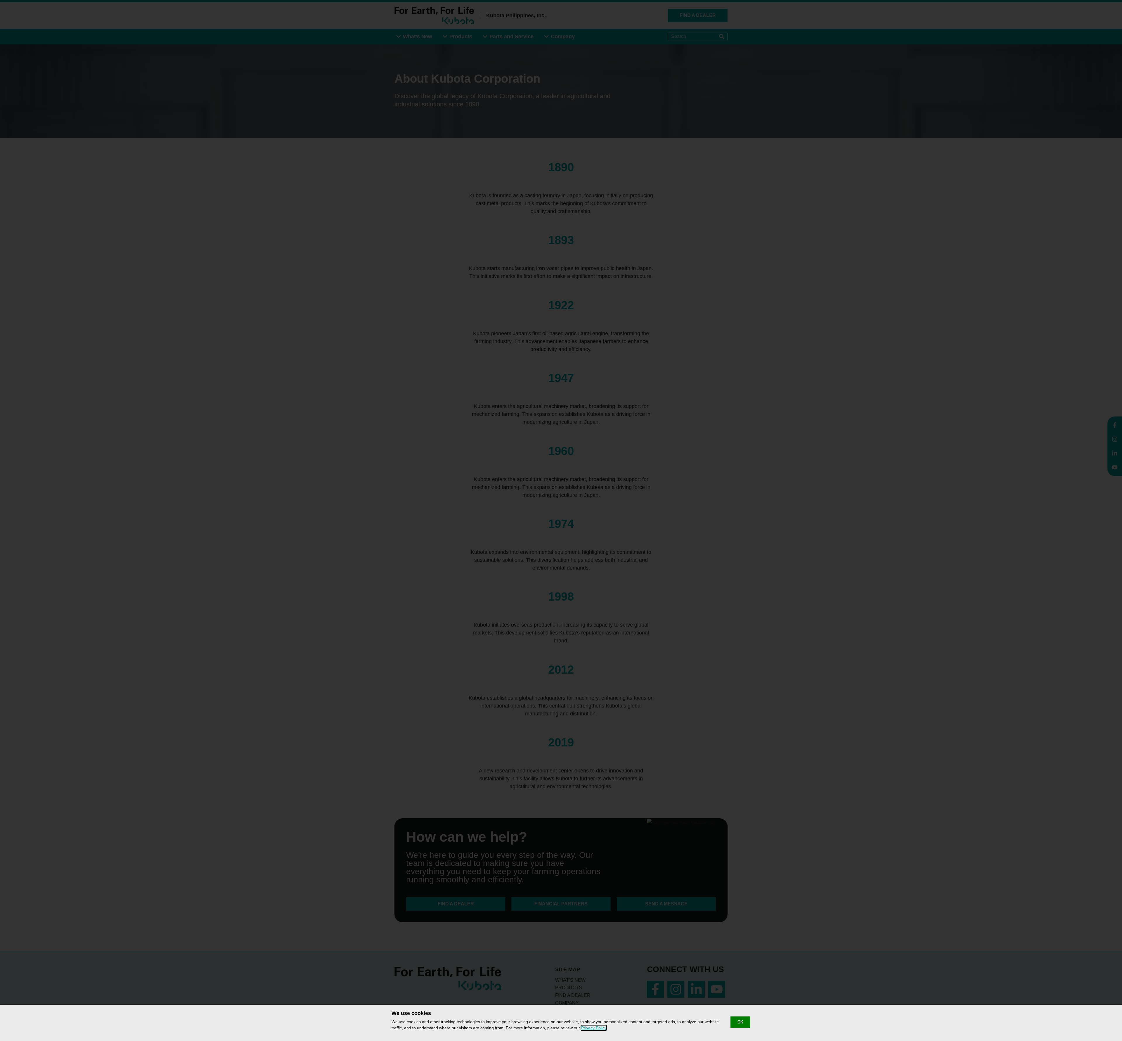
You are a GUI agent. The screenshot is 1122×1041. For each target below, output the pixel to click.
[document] (561, 520)
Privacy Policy (593, 1028)
